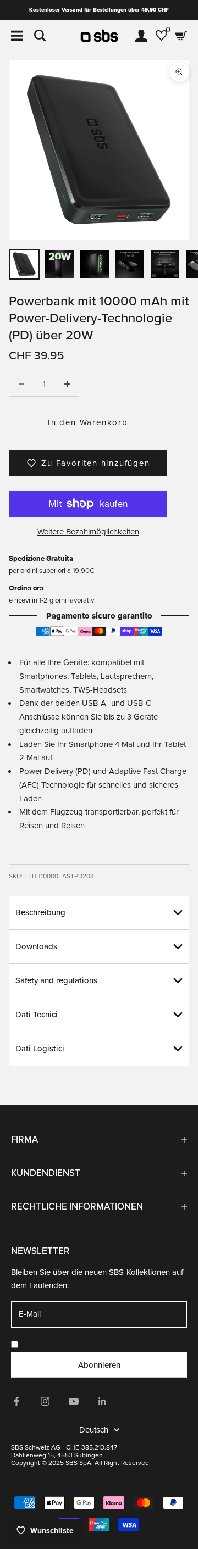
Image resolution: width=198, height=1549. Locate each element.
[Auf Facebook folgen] (16, 1401)
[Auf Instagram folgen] (45, 1401)
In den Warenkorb (88, 422)
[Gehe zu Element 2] (59, 264)
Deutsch (93, 1430)
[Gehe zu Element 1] (24, 264)
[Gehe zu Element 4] (129, 264)
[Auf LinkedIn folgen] (102, 1401)
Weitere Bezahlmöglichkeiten (88, 532)
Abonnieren (99, 1365)
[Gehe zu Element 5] (165, 264)
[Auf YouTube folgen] (73, 1401)
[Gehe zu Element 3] (94, 264)
